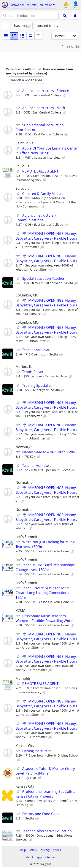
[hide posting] (64, 95)
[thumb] (14, 35)
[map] (39, 35)
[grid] (22, 35)
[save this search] (75, 16)
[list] (6, 35)
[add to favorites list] (18, 90)
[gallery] (30, 35)
